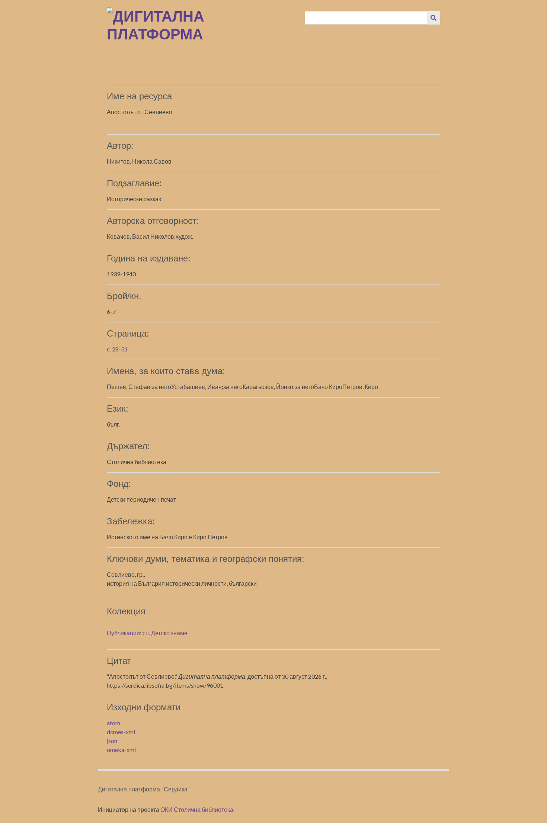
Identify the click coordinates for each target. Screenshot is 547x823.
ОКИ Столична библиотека (196, 809)
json (112, 740)
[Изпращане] (433, 18)
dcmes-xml (121, 731)
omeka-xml (121, 749)
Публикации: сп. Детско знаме (147, 632)
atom (113, 722)
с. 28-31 (117, 349)
